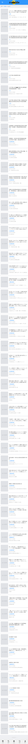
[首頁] (2, 2)
